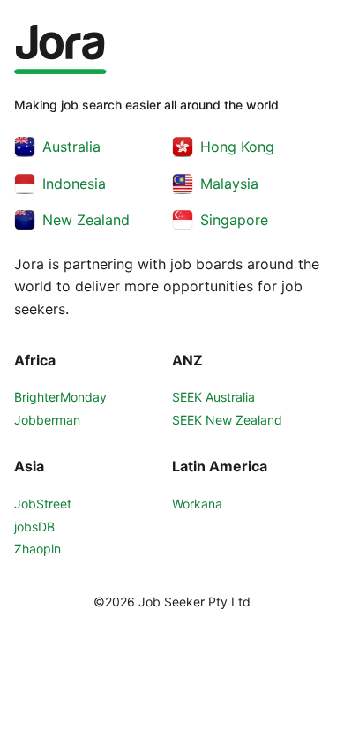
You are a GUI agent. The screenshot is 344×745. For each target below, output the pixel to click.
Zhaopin (37, 548)
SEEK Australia (213, 396)
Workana (197, 503)
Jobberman (47, 419)
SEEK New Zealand (227, 419)
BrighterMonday (60, 396)
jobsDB (34, 526)
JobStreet (42, 503)
